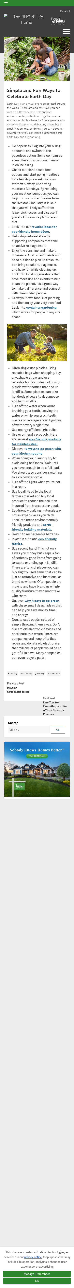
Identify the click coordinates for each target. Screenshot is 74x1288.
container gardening (41, 307)
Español (65, 11)
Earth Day (12, 673)
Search (13, 723)
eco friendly (26, 673)
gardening (39, 673)
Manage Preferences (37, 1274)
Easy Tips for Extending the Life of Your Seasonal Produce (55, 708)
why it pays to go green (42, 601)
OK (37, 1281)
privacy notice (33, 1257)
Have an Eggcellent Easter (18, 689)
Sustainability (54, 673)
